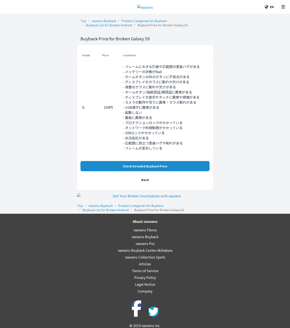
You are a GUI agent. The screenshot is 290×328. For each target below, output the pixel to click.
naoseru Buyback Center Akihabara (145, 250)
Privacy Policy (145, 277)
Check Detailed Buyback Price (145, 166)
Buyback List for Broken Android (109, 25)
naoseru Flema (145, 229)
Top (83, 21)
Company (145, 291)
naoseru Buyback (104, 21)
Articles (145, 263)
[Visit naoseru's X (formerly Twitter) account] (153, 312)
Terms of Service (145, 270)
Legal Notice (145, 284)
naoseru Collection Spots (145, 257)
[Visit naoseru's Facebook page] (136, 305)
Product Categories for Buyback (144, 21)
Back (145, 180)
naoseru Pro (145, 243)
